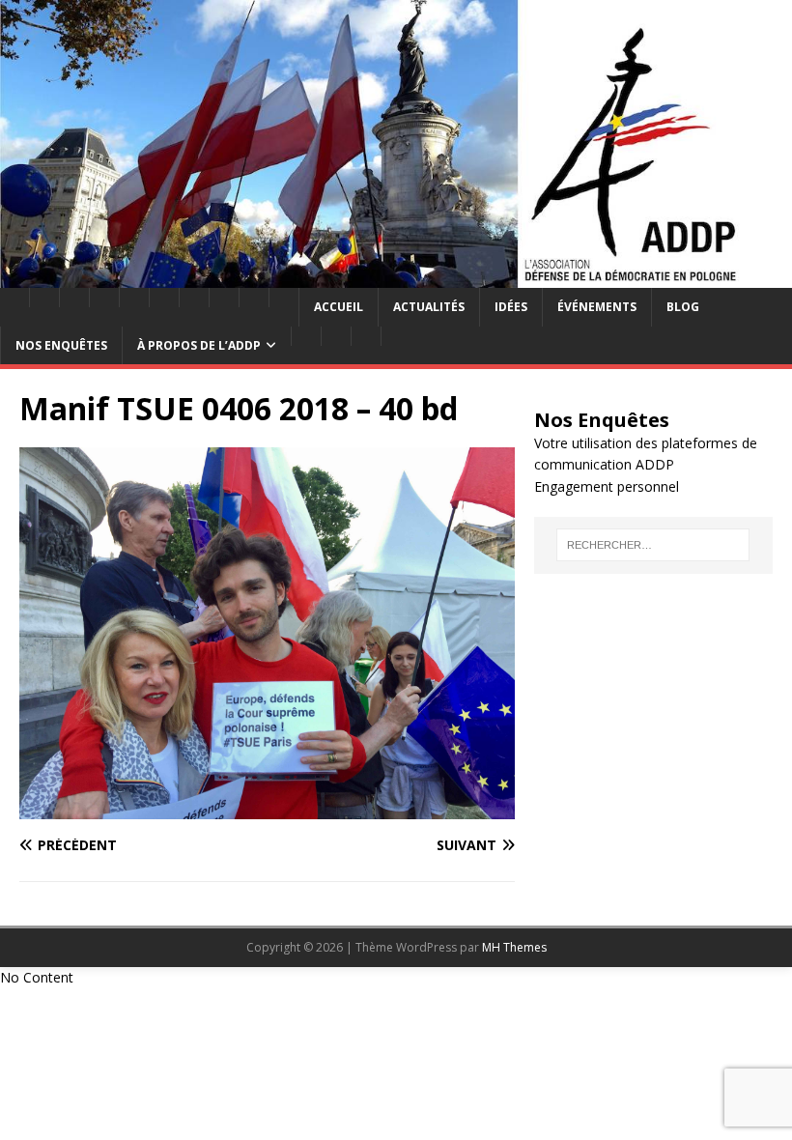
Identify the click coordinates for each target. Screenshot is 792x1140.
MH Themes (514, 947)
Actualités (429, 307)
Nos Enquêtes (61, 345)
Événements (596, 307)
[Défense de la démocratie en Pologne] (396, 277)
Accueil (338, 307)
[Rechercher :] (653, 544)
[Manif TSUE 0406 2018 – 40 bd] (267, 808)
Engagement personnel (606, 486)
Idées (511, 307)
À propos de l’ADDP (199, 345)
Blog (682, 307)
